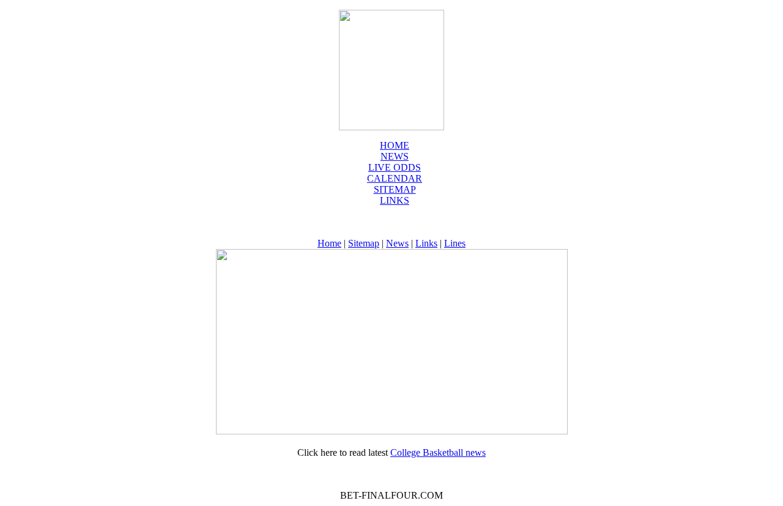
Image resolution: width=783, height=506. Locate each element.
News (397, 243)
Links (394, 200)
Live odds (394, 167)
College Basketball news (438, 452)
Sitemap (395, 189)
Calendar (394, 178)
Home (394, 145)
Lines (455, 243)
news (394, 156)
